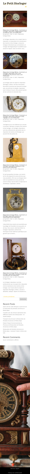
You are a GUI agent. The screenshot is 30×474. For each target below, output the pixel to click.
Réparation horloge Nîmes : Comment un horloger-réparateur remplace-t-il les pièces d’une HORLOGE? (15, 166)
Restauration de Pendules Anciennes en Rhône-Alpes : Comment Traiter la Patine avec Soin (15, 331)
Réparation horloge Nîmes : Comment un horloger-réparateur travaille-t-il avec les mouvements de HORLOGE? (15, 274)
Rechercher (23, 299)
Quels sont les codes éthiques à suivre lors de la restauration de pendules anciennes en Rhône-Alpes (15, 308)
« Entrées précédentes (9, 296)
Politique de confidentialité (15, 472)
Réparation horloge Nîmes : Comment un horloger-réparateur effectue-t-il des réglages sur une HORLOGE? (15, 116)
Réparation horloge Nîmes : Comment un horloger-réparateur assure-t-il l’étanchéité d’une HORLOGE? (15, 216)
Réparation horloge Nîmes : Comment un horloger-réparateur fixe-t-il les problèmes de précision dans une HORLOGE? (15, 74)
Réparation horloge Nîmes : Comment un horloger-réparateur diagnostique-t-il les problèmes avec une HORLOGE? (15, 31)
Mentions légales (15, 468)
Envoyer (23, 413)
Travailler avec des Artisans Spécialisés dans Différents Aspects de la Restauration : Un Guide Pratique (14, 314)
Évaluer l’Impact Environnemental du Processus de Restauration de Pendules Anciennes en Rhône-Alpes (13, 325)
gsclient (7, 34)
